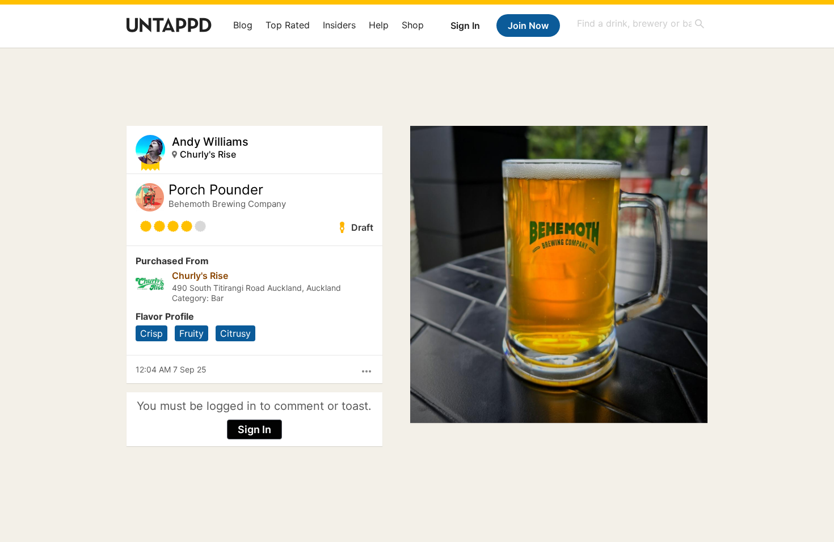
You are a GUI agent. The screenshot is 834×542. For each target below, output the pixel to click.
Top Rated (288, 25)
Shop (413, 25)
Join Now (528, 25)
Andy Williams (210, 142)
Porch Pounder (216, 190)
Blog (242, 25)
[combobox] (641, 23)
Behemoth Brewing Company (227, 203)
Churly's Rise (208, 154)
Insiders (339, 25)
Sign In (465, 25)
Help (379, 25)
